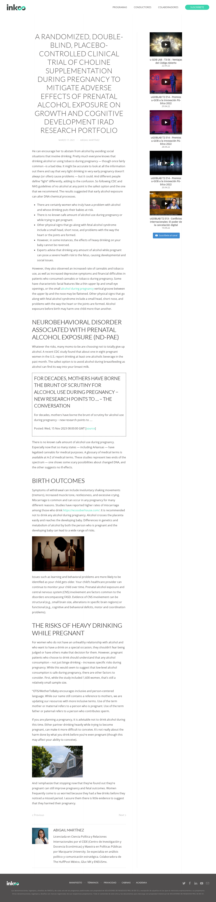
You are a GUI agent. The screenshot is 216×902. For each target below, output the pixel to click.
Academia (141, 882)
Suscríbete (197, 7)
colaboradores (168, 7)
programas (120, 7)
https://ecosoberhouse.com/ (81, 510)
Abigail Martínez (89, 140)
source (90, 428)
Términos (92, 882)
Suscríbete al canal (168, 235)
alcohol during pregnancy (77, 288)
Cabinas (126, 882)
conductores (142, 7)
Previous (38, 815)
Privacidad (110, 882)
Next (122, 815)
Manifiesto (75, 882)
